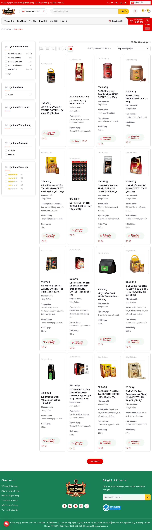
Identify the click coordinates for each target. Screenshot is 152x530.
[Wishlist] (42, 138)
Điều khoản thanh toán (10, 491)
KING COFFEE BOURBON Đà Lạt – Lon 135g (137, 98)
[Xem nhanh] (45, 138)
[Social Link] (107, 3)
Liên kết (53, 21)
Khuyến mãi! (117, 21)
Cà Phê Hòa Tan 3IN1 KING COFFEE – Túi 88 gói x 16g (136, 188)
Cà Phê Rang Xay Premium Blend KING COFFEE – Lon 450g (108, 94)
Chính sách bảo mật (9, 510)
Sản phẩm (21, 21)
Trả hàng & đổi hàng (9, 486)
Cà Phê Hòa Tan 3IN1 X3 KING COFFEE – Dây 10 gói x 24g (81, 206)
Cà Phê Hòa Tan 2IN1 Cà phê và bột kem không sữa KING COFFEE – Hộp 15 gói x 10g (80, 289)
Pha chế (43, 21)
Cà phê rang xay (75, 59)
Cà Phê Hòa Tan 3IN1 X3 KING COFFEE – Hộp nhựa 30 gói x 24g (52, 110)
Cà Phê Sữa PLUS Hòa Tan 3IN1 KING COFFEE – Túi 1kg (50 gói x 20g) (52, 188)
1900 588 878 (58, 3)
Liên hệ (63, 21)
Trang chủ (9, 21)
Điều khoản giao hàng (10, 496)
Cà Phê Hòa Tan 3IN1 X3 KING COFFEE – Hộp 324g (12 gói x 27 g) (52, 289)
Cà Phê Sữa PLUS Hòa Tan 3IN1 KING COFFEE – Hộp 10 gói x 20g (109, 394)
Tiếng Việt (138, 2)
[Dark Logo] (8, 11)
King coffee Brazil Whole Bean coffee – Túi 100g (108, 296)
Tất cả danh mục (33, 11)
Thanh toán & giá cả (9, 500)
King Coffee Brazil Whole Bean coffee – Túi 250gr (51, 400)
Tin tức (32, 21)
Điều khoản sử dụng (9, 505)
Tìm (122, 11)
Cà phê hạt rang (131, 59)
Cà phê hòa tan (46, 63)
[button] (6, 524)
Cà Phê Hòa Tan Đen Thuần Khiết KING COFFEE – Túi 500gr (108, 188)
